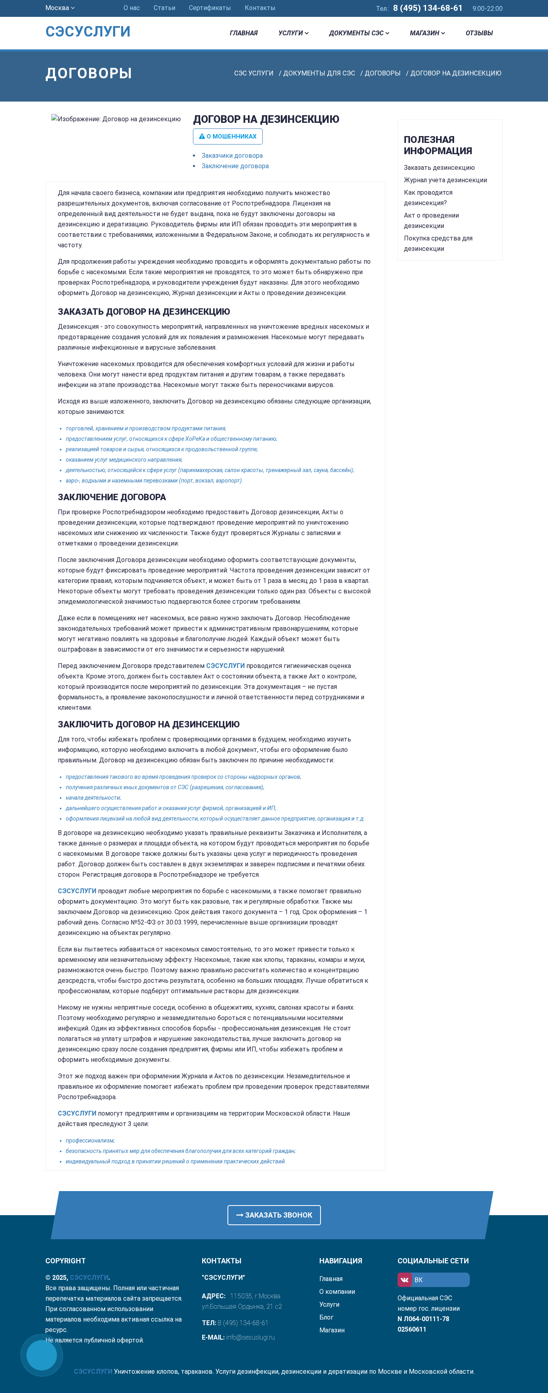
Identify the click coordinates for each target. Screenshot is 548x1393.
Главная (244, 33)
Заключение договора (235, 166)
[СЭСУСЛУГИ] (98, 20)
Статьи (164, 8)
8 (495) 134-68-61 (428, 8)
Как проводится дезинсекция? (428, 198)
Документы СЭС (356, 33)
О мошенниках (231, 136)
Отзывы (479, 33)
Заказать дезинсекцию (439, 167)
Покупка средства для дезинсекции (438, 243)
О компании (337, 1291)
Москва (58, 8)
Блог (326, 1317)
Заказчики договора (232, 155)
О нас (132, 8)
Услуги (290, 33)
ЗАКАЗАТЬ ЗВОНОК (278, 1215)
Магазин (424, 33)
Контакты (260, 8)
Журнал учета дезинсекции (445, 180)
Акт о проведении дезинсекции (431, 221)
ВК (418, 1280)
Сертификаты (210, 8)
